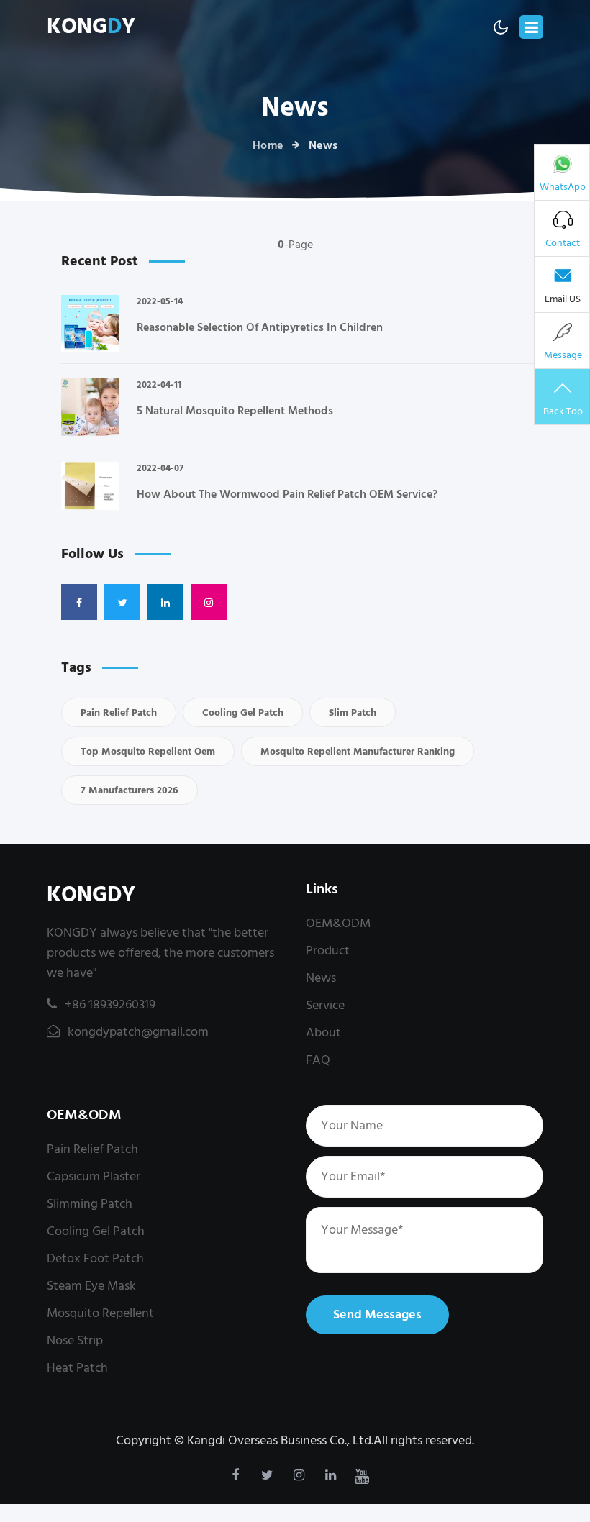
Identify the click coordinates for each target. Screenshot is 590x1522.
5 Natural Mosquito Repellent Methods (235, 410)
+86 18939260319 (110, 1004)
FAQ (318, 1059)
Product (328, 950)
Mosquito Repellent (100, 1313)
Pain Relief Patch (119, 712)
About (323, 1032)
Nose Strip (75, 1340)
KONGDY (91, 895)
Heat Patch (77, 1367)
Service (325, 1005)
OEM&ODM (338, 923)
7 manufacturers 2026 (129, 790)
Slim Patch (352, 712)
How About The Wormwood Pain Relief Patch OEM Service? (287, 494)
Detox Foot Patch (95, 1258)
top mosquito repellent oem (148, 751)
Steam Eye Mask (91, 1285)
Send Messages (377, 1314)
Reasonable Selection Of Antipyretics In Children (260, 327)
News (321, 977)
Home (268, 145)
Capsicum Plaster (93, 1176)
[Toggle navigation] (531, 27)
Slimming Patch (89, 1203)
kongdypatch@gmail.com (137, 1031)
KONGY (91, 27)
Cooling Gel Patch (242, 712)
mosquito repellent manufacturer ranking (357, 751)
